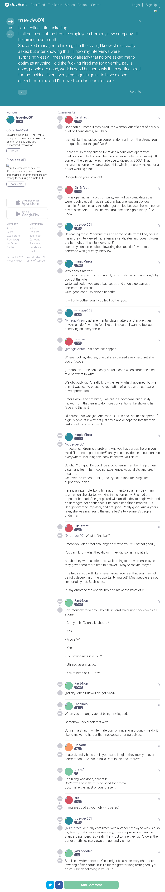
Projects (34, 232)
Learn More (16, 184)
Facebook (35, 247)
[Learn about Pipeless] (7, 164)
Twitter (33, 251)
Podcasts (34, 243)
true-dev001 (31, 20)
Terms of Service (35, 260)
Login (136, 5)
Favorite (135, 92)
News (9, 232)
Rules (32, 228)
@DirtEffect (73, 828)
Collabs (83, 5)
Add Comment (91, 885)
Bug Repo (35, 235)
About (9, 228)
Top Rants (55, 5)
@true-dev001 (75, 444)
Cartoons (34, 239)
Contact (10, 247)
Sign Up (151, 5)
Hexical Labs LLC (35, 257)
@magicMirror (75, 320)
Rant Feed (38, 5)
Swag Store (13, 235)
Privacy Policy (14, 260)
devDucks (12, 243)
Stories (70, 5)
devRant (11, 257)
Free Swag (12, 239)
